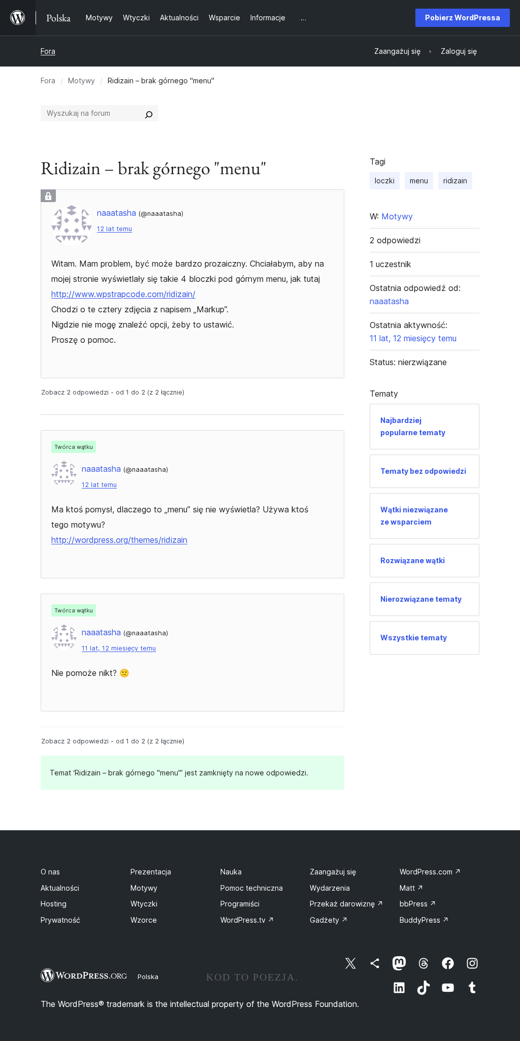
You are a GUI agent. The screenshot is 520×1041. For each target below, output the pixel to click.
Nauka (231, 871)
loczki (385, 180)
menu (419, 180)
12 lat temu (114, 229)
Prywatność (60, 920)
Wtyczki (144, 903)
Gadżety (329, 920)
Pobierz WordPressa (462, 17)
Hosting (54, 903)
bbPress (418, 903)
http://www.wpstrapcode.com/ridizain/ (123, 294)
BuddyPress (424, 920)
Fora (48, 51)
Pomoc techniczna (251, 888)
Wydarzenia (330, 888)
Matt (412, 888)
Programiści (239, 903)
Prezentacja (151, 871)
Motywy (81, 80)
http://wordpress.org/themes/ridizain (119, 540)
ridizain (455, 180)
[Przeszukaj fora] (148, 113)
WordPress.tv (247, 920)
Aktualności (60, 888)
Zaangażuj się (333, 871)
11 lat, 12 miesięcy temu (119, 648)
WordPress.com (430, 871)
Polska (148, 976)
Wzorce (144, 920)
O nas (50, 871)
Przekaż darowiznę (346, 903)
